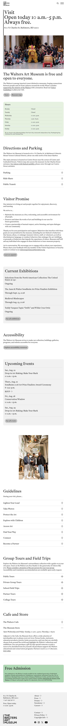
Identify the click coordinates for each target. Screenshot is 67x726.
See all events (11, 421)
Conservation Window (15, 399)
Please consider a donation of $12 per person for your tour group (30, 568)
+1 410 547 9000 (9, 700)
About (36, 696)
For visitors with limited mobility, (23, 164)
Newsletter (38, 703)
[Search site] (57, 3)
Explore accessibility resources (15, 347)
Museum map (17, 95)
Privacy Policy (39, 715)
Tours (6, 95)
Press (36, 698)
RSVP (7, 391)
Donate (37, 701)
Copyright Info (40, 717)
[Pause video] (60, 65)
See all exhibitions (13, 319)
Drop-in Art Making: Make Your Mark (21, 373)
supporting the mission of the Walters (17, 88)
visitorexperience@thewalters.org (32, 250)
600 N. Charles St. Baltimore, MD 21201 (21, 28)
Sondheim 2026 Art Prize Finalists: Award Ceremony (28, 385)
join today (7, 651)
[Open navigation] (62, 3)
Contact (37, 713)
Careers (37, 705)
